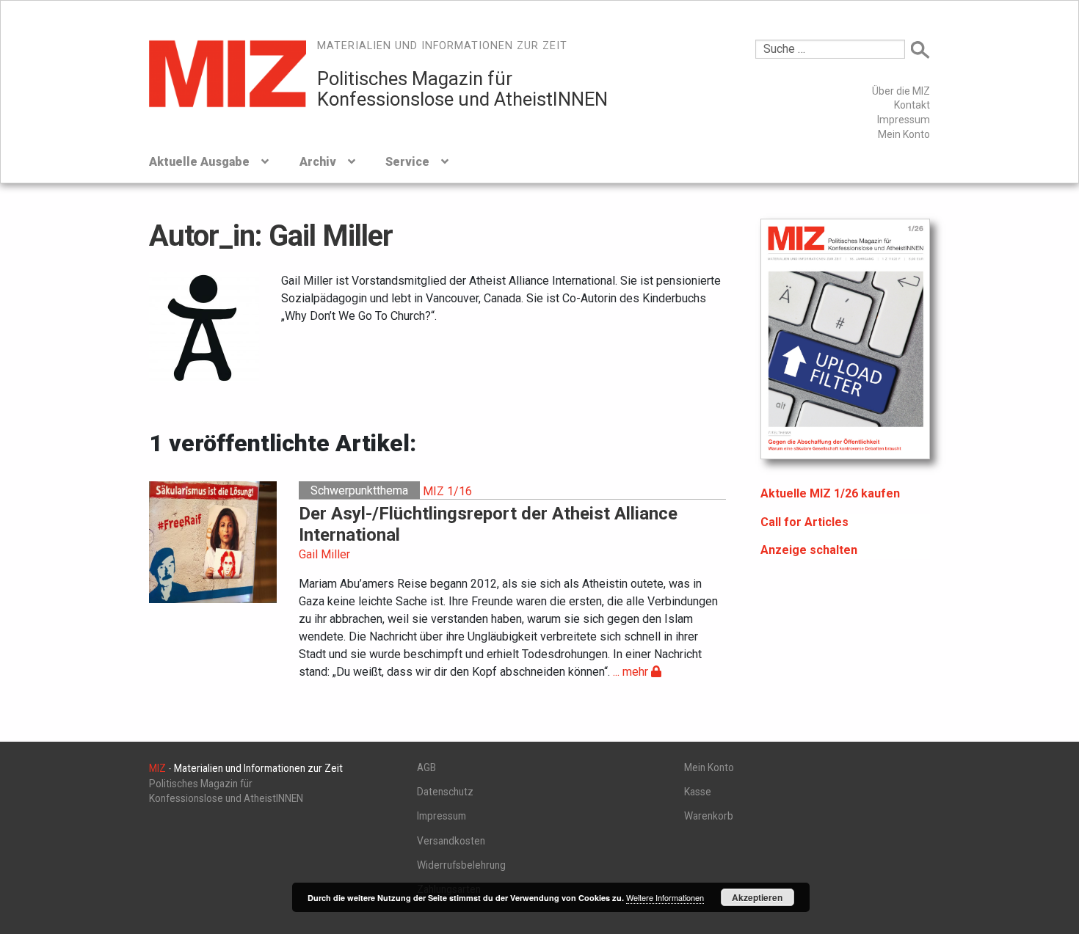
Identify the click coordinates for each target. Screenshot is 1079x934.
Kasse (697, 792)
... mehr (632, 672)
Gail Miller (324, 554)
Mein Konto (904, 134)
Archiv (317, 162)
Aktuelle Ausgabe (199, 162)
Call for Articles (804, 522)
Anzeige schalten (808, 550)
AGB (426, 767)
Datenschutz (445, 792)
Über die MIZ (901, 91)
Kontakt (912, 105)
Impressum (903, 119)
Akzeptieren (757, 897)
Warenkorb (708, 816)
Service (407, 162)
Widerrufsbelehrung (461, 865)
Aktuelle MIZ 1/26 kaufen (830, 493)
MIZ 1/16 (447, 490)
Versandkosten (451, 841)
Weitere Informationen (665, 897)
